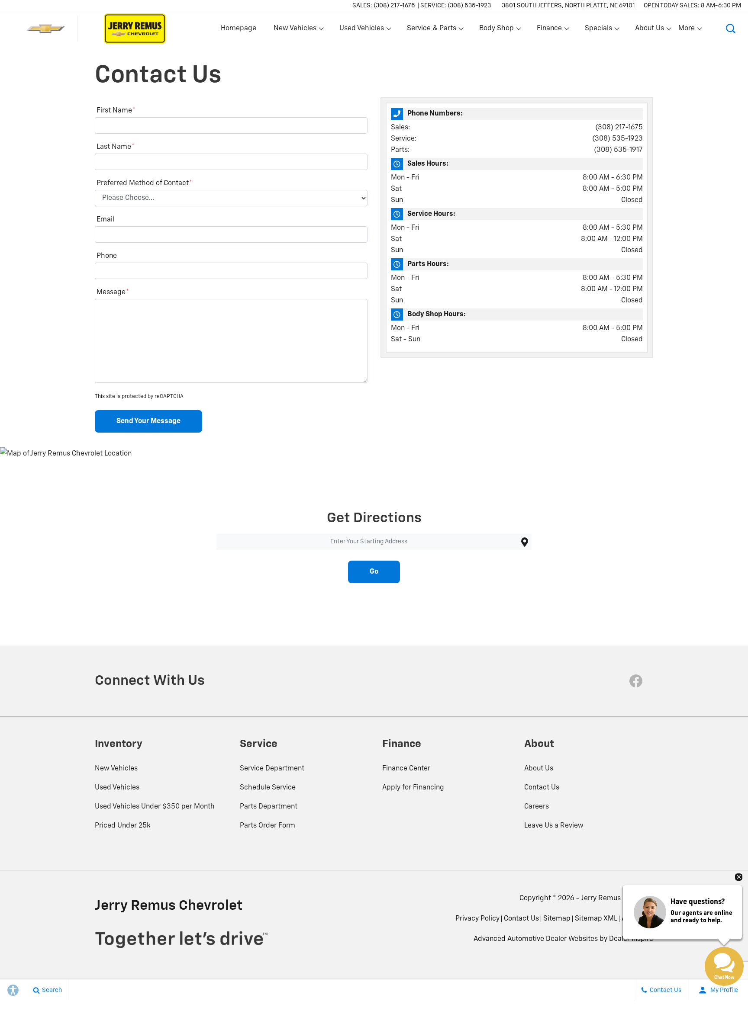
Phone (107, 256)
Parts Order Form (267, 825)
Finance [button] (549, 30)
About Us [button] (649, 30)
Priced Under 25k (123, 825)
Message (113, 292)
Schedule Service (268, 787)
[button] (730, 28)
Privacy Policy (477, 918)
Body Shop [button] (496, 30)
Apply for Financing (413, 787)
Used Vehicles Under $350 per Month (155, 806)
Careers (536, 806)
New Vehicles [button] (294, 30)
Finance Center (406, 768)
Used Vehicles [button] (361, 30)
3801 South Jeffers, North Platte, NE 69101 (568, 6)
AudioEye (636, 918)
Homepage (238, 28)
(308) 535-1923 (617, 138)
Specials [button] (598, 30)
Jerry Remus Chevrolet (617, 898)
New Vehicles (116, 768)
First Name (116, 110)
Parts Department (268, 806)
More (687, 30)
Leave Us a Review (554, 825)
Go (374, 571)
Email (105, 219)
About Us (538, 768)
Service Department (272, 768)
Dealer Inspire (631, 939)
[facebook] (635, 680)
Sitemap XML (596, 918)
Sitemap (557, 918)
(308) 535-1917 (618, 150)
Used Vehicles (117, 787)
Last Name (116, 147)
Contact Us (541, 787)
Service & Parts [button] (431, 30)
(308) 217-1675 (619, 127)
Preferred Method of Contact (144, 183)
